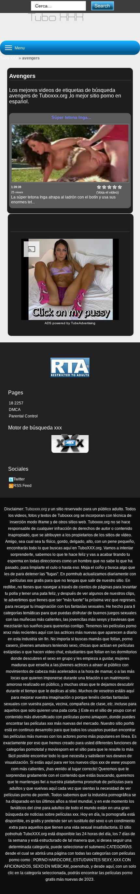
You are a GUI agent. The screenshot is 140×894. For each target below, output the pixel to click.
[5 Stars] (119, 187)
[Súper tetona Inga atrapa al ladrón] (70, 153)
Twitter (19, 479)
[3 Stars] (109, 187)
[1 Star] (99, 187)
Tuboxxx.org (36, 509)
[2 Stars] (104, 187)
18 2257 (16, 403)
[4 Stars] (114, 187)
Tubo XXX (9, 58)
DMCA (15, 409)
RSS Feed (22, 485)
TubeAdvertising (83, 323)
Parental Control (23, 416)
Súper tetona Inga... (71, 117)
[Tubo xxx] (70, 24)
